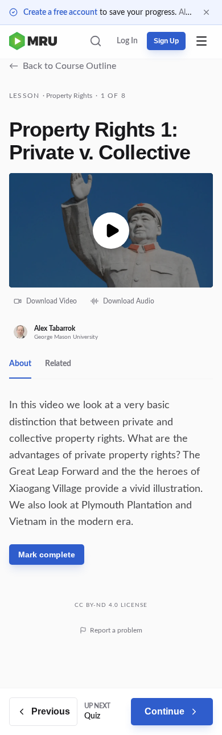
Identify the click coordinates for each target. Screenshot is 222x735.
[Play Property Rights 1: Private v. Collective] (111, 230)
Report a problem (116, 630)
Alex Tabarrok (54, 328)
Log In (127, 41)
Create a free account (60, 13)
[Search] (95, 41)
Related (58, 364)
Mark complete (46, 554)
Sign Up (166, 41)
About (20, 364)
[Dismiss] (206, 12)
